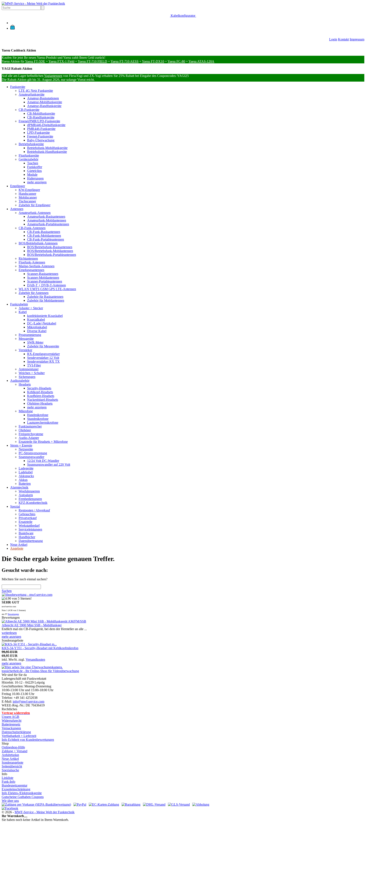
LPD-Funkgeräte (38, 132)
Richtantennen (28, 258)
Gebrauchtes (27, 514)
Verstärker (25, 350)
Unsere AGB (10, 717)
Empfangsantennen (31, 270)
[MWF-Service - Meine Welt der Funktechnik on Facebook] (10, 808)
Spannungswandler (31, 457)
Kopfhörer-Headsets (40, 396)
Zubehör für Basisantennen (45, 296)
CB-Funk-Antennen (32, 228)
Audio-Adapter (29, 438)
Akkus (23, 480)
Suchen (7, 591)
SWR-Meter (35, 342)
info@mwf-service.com (28, 701)
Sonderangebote (12, 762)
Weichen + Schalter (32, 373)
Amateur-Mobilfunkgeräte (44, 102)
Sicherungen (27, 377)
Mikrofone (26, 411)
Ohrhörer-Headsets (40, 403)
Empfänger (17, 186)
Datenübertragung (31, 541)
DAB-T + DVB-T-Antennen (46, 285)
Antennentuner (29, 369)
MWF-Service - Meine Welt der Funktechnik (45, 812)
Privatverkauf (28, 518)
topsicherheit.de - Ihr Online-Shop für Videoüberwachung (40, 671)
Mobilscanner (28, 197)
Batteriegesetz (11, 724)
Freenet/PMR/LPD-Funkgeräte (39, 121)
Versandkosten (35, 659)
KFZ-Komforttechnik (33, 502)
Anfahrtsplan (10, 755)
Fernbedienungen (30, 499)
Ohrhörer (25, 430)
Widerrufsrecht (11, 720)
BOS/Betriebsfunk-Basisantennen (49, 247)
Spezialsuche (10, 770)
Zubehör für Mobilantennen (45, 300)
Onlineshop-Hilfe (13, 747)
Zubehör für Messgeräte (43, 346)
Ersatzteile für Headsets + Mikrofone (43, 441)
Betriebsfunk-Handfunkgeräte (47, 151)
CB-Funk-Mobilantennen (44, 235)
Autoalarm (26, 495)
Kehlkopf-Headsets (40, 392)
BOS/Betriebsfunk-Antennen (38, 243)
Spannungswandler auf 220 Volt (48, 464)
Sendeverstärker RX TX (43, 361)
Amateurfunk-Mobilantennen (46, 220)
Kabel (23, 312)
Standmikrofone (38, 419)
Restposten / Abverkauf (34, 510)
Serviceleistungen (30, 529)
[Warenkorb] (12, 28)
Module (32, 174)
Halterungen (35, 178)
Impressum (357, 39)
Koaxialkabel (36, 319)
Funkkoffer (34, 167)
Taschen (32, 163)
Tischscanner (27, 201)
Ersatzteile (25, 522)
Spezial (15, 506)
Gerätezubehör (28, 159)
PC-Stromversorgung (33, 453)
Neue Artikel (18, 544)
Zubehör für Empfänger (34, 205)
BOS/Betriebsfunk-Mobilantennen (50, 251)
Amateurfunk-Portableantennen (48, 224)
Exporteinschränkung (16, 789)
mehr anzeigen (37, 182)
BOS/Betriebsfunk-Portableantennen (51, 254)
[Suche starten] (42, 8)
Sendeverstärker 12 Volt (43, 357)
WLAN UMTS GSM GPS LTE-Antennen (47, 289)
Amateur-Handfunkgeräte (44, 106)
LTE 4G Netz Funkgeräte (36, 90)
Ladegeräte (26, 468)
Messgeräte (26, 338)
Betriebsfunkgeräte (31, 144)
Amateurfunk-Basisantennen (46, 216)
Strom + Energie (21, 445)
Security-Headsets (39, 388)
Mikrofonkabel (37, 327)
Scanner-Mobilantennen (43, 277)
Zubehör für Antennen (34, 293)
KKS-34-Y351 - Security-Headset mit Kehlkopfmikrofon (40, 648)
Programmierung (30, 335)
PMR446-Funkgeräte (41, 129)
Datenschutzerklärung (16, 732)
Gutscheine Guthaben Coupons (23, 797)
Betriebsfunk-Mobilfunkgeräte (47, 148)
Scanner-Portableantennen (44, 281)
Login (333, 39)
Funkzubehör (19, 304)
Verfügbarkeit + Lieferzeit (19, 736)
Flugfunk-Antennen (32, 262)
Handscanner (27, 193)
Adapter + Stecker (31, 308)
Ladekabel (26, 472)
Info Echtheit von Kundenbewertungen (28, 739)
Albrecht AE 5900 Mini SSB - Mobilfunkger (32, 625)
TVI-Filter (34, 365)
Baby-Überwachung (40, 140)
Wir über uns (10, 800)
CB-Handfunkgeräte (40, 117)
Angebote (16, 548)
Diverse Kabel (36, 331)
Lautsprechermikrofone (42, 422)
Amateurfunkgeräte (31, 94)
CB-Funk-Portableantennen (45, 239)
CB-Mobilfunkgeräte (41, 113)
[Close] (25, 817)
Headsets (25, 384)
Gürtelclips (34, 171)
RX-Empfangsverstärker (43, 354)
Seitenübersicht (12, 766)
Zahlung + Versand (14, 751)
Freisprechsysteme (31, 434)
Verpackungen (11, 728)
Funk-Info (8, 781)
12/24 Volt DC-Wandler (43, 460)
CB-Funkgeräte (29, 109)
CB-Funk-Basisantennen (43, 232)
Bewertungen (13, 614)
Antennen (16, 209)
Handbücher (27, 537)
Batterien (25, 483)
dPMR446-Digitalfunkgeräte (46, 125)
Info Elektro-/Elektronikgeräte (22, 793)
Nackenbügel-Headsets (42, 399)
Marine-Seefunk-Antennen (36, 266)
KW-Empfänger (29, 190)
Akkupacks (26, 476)
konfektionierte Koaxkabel (45, 316)
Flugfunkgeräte (29, 155)
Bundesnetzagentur (14, 785)
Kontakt (343, 39)
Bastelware (26, 533)
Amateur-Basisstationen (43, 98)
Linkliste (7, 778)
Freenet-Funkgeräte (40, 136)
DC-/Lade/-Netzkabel (41, 323)
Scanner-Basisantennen (42, 274)
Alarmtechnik (19, 487)
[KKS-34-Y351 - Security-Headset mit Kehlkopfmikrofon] (29, 644)
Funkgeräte (17, 87)
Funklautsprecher (30, 426)
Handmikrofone (37, 415)
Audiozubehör (19, 380)
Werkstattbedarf (29, 525)
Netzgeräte (26, 449)
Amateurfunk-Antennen (35, 212)
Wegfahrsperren (29, 491)
